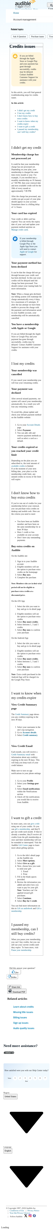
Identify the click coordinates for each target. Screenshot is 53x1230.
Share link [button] (15, 987)
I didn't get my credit (26, 110)
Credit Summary (22, 714)
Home (16, 13)
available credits (18, 466)
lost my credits (24, 113)
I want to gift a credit (26, 127)
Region (6, 1093)
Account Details (33, 425)
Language (7, 1147)
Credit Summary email (20, 754)
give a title (35, 824)
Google (31, 252)
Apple (22, 252)
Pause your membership (21, 950)
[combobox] (11, 1096)
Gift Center (23, 845)
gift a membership (22, 829)
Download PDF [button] (18, 992)
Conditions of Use (17, 1210)
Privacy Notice (33, 1210)
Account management (24, 19)
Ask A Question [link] (19, 36)
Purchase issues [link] (37, 36)
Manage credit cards (19, 230)
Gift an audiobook (24, 908)
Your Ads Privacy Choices (20, 1213)
